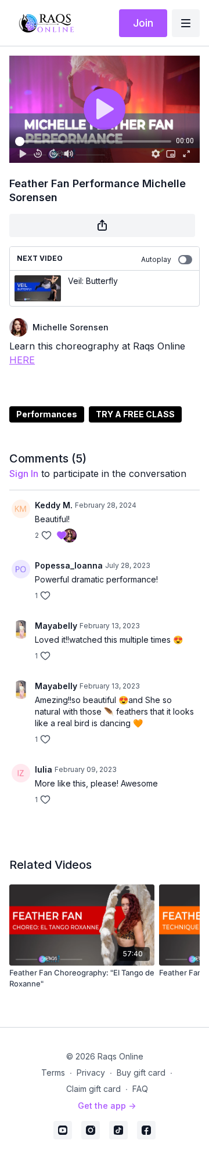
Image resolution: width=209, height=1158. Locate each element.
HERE (22, 360)
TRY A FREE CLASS (135, 414)
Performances (46, 414)
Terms (53, 1072)
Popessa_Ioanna (69, 565)
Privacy (91, 1072)
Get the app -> (107, 1105)
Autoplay (156, 259)
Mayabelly (56, 626)
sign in (23, 473)
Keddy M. (54, 505)
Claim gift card (93, 1089)
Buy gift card (141, 1072)
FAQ (140, 1089)
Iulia (43, 769)
